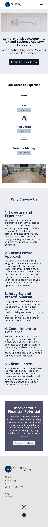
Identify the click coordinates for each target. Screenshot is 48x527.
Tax (6, 483)
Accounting (10, 480)
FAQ (7, 493)
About (8, 477)
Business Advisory (14, 486)
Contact (9, 496)
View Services (24, 110)
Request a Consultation (24, 61)
